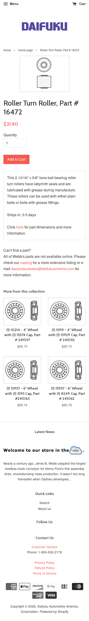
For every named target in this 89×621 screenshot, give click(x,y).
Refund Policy (45, 567)
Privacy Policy (45, 562)
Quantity (10, 134)
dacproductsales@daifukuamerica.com (42, 268)
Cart (82, 3)
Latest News (45, 432)
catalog (26, 262)
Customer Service (44, 547)
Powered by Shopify (54, 611)
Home (7, 50)
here (20, 227)
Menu (13, 3)
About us (44, 508)
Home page (25, 50)
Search (44, 502)
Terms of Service (45, 573)
